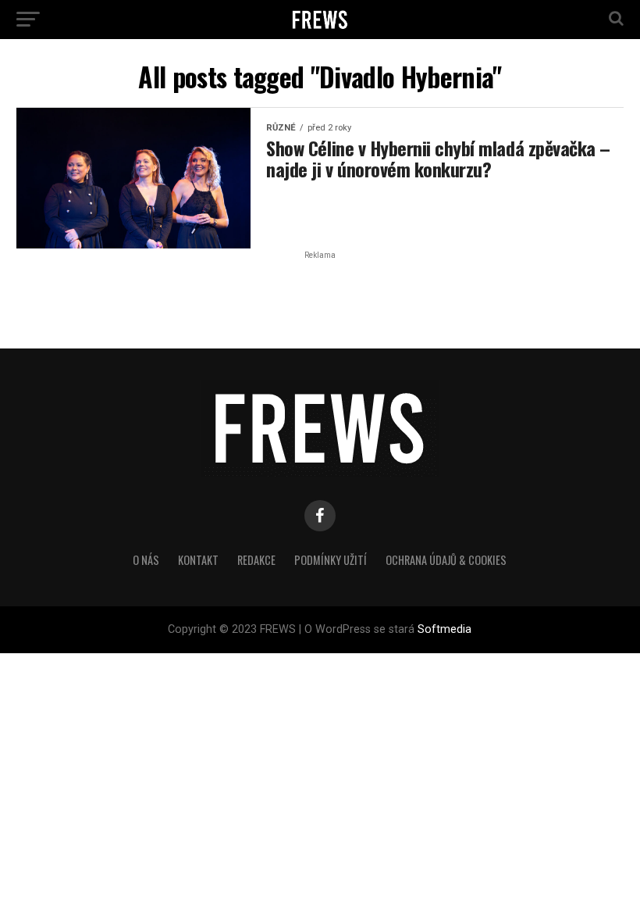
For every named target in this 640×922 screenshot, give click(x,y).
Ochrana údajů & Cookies (446, 560)
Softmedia (444, 629)
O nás (146, 560)
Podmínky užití (330, 560)
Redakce (256, 560)
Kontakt (198, 560)
